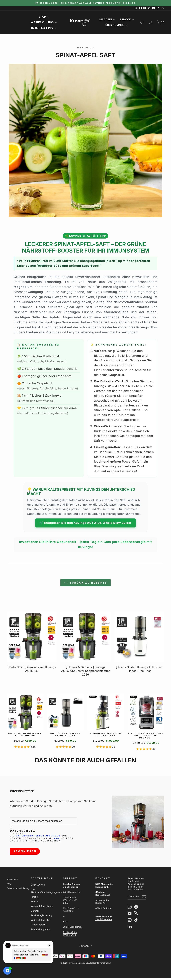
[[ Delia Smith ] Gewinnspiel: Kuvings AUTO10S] (32, 636)
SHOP (43, 16)
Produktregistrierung (41, 915)
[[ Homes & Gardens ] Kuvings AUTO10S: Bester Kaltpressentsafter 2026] (85, 636)
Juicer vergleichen (72, 927)
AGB (57, 838)
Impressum (12, 879)
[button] (22, 746)
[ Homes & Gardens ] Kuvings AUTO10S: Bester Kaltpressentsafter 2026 (85, 671)
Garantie (35, 911)
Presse (34, 901)
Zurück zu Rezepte (87, 582)
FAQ (65, 921)
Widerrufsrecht (38, 924)
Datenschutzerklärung (18, 888)
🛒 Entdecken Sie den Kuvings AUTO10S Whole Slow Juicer (85, 522)
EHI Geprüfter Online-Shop (70, 933)
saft (79, 47)
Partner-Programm (40, 929)
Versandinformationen (42, 906)
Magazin (105, 19)
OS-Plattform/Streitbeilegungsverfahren (49, 891)
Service (125, 19)
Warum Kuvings (42, 22)
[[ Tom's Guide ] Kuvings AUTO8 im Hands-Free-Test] (139, 636)
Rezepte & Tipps (42, 27)
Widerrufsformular (40, 920)
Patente (34, 897)
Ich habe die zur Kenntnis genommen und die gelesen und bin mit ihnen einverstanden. (41, 837)
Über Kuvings (115, 25)
